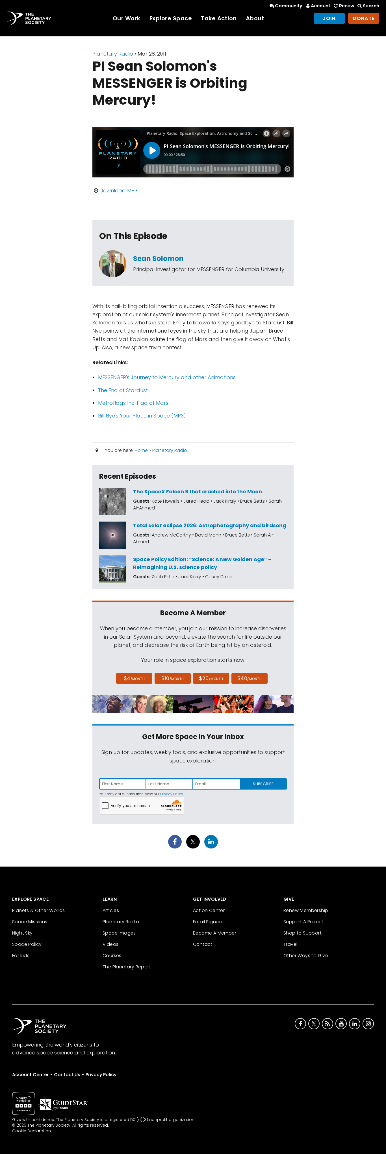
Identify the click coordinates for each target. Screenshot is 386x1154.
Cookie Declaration (31, 1131)
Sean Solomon (158, 258)
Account (320, 6)
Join (329, 18)
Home (141, 450)
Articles (111, 910)
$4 (134, 678)
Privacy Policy (171, 794)
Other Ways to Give (305, 955)
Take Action (219, 18)
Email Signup (207, 921)
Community (288, 6)
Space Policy (27, 944)
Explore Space (170, 18)
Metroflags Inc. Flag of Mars (133, 402)
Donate (364, 18)
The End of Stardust (123, 390)
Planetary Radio (112, 53)
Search (371, 6)
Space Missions (29, 921)
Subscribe (263, 784)
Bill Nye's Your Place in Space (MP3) (142, 415)
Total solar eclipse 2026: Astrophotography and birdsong (209, 525)
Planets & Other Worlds (38, 910)
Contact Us (67, 1074)
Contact (202, 944)
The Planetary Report (127, 967)
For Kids (20, 955)
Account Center (30, 1074)
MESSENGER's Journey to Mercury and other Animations (167, 377)
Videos (110, 944)
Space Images (119, 933)
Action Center (209, 910)
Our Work (126, 18)
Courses (112, 955)
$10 (172, 678)
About (255, 18)
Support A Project (303, 921)
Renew (346, 6)
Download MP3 (118, 190)
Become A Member (214, 933)
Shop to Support (302, 933)
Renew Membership (305, 910)
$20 (211, 678)
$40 (249, 678)
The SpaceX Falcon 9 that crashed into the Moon (197, 491)
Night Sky (22, 933)
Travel (290, 944)
